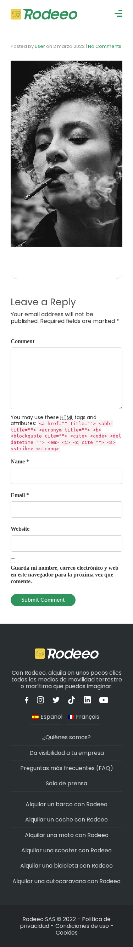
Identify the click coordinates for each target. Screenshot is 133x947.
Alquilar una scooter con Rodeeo (66, 850)
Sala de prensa (66, 783)
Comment (22, 341)
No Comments (104, 46)
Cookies (67, 933)
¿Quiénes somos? (66, 737)
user (40, 46)
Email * (20, 495)
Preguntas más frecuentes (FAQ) (66, 768)
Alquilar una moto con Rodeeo (67, 835)
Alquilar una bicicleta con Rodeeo (66, 866)
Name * (20, 461)
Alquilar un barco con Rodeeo (66, 804)
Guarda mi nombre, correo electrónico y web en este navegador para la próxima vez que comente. (64, 574)
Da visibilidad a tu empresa (66, 753)
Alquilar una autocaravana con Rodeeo (66, 881)
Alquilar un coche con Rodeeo (66, 819)
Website (20, 529)
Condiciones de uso (82, 926)
